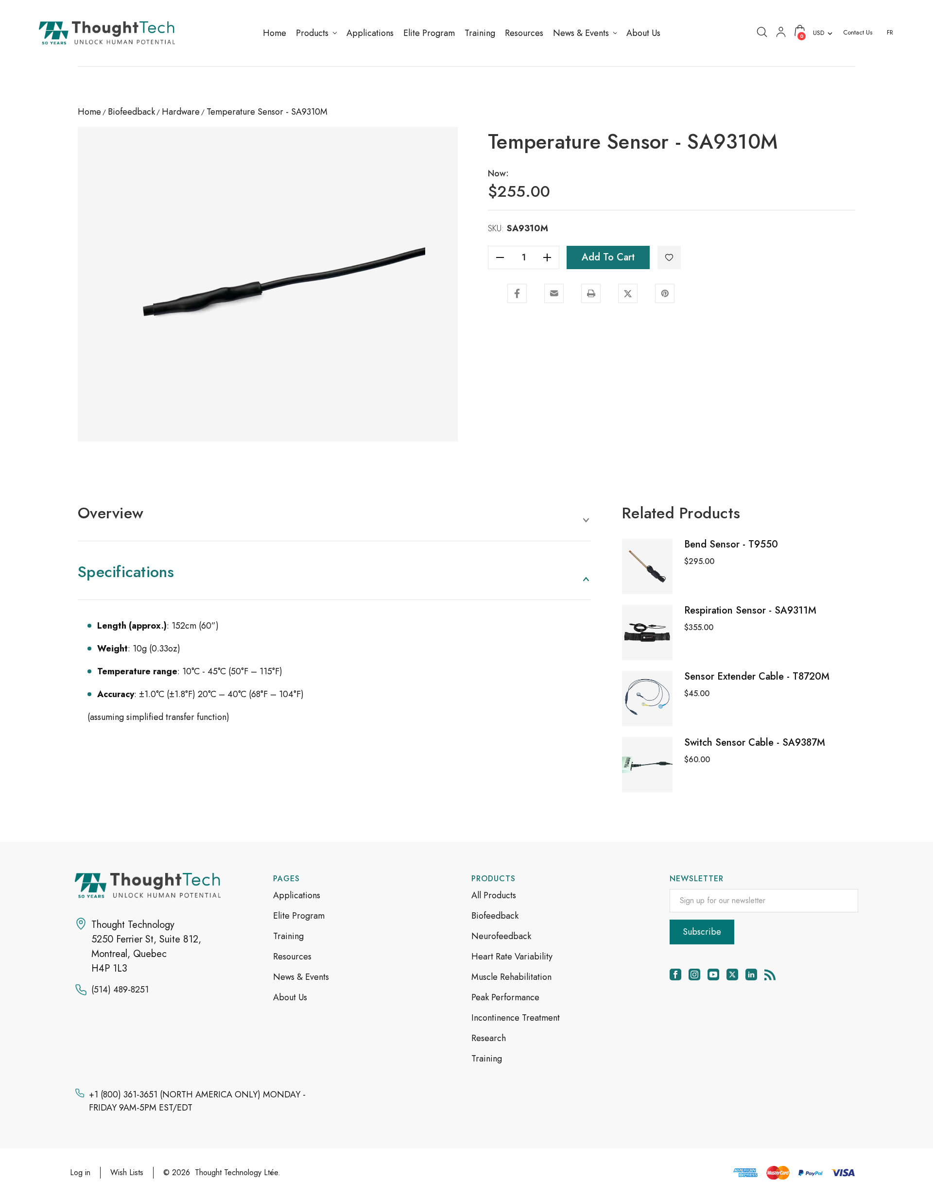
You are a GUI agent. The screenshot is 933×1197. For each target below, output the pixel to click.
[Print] (591, 293)
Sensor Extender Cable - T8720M (756, 676)
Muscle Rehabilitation (511, 977)
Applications (296, 895)
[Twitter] (628, 293)
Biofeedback (494, 915)
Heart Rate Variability (512, 956)
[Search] (762, 31)
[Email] (554, 293)
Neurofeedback (501, 936)
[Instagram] (694, 974)
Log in (80, 1172)
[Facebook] (517, 293)
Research (488, 1038)
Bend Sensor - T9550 (731, 544)
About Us (290, 997)
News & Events (301, 977)
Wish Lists (126, 1172)
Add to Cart (608, 257)
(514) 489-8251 (120, 989)
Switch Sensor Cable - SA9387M (754, 742)
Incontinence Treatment (515, 1017)
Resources (292, 956)
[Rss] (770, 974)
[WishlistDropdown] (669, 257)
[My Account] (781, 31)
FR (890, 32)
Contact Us (857, 32)
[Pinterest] (664, 293)
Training (288, 936)
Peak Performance (505, 997)
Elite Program (299, 915)
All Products (493, 895)
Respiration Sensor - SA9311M (750, 610)
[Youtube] (713, 974)
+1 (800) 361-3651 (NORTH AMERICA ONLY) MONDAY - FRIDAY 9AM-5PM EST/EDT (197, 1101)
